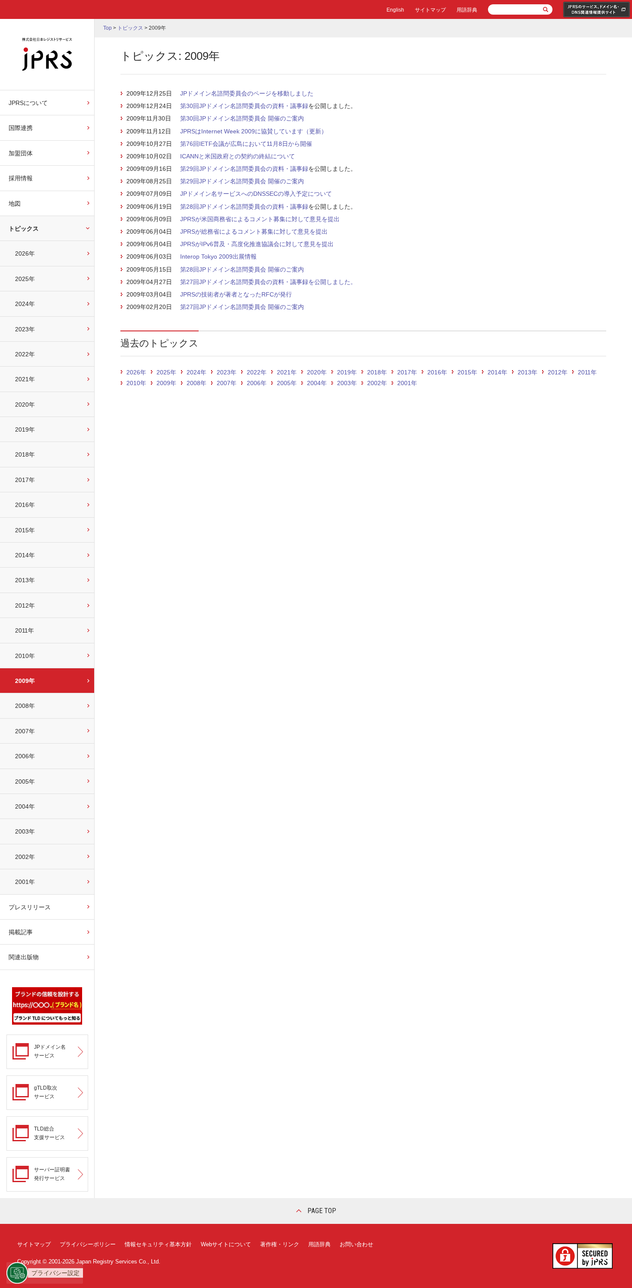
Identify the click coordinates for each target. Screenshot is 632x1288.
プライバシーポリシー (88, 1244)
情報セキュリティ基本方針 (158, 1244)
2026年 (25, 253)
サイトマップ (430, 9)
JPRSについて (28, 102)
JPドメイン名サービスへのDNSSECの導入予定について (256, 193)
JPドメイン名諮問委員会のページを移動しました (246, 93)
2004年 (25, 806)
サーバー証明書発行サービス (52, 1174)
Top (107, 28)
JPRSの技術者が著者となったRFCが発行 (236, 294)
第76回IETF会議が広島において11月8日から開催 (246, 143)
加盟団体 (21, 153)
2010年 (25, 655)
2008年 (25, 705)
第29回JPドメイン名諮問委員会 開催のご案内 (242, 181)
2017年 (25, 479)
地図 (15, 203)
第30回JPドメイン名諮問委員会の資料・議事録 (244, 105)
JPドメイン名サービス (50, 1051)
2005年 (25, 781)
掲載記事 (21, 932)
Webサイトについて (226, 1244)
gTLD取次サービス (45, 1092)
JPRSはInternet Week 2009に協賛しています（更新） (253, 131)
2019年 (25, 429)
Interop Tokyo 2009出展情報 (218, 256)
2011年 (24, 630)
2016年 (25, 504)
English (395, 9)
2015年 (25, 530)
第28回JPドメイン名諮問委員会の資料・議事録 (244, 206)
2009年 (25, 680)
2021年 (25, 379)
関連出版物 (24, 957)
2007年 (25, 731)
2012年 (25, 605)
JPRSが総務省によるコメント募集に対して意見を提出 (254, 231)
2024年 (25, 303)
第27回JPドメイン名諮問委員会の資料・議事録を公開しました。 (268, 281)
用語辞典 (467, 9)
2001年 (25, 881)
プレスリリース (30, 907)
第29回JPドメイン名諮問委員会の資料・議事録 (244, 168)
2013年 (25, 580)
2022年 (25, 354)
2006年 (25, 756)
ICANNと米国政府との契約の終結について (237, 156)
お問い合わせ (356, 1244)
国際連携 (21, 127)
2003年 (25, 831)
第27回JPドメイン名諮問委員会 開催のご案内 (242, 306)
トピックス (24, 228)
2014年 (25, 555)
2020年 (25, 404)
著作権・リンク (279, 1244)
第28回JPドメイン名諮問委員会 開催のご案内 (242, 269)
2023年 (25, 329)
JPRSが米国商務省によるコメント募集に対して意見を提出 (260, 219)
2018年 (25, 454)
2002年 (25, 856)
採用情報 (21, 178)
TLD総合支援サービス (49, 1133)
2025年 (25, 278)
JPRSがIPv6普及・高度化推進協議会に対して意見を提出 (257, 244)
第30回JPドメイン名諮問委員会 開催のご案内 (242, 118)
